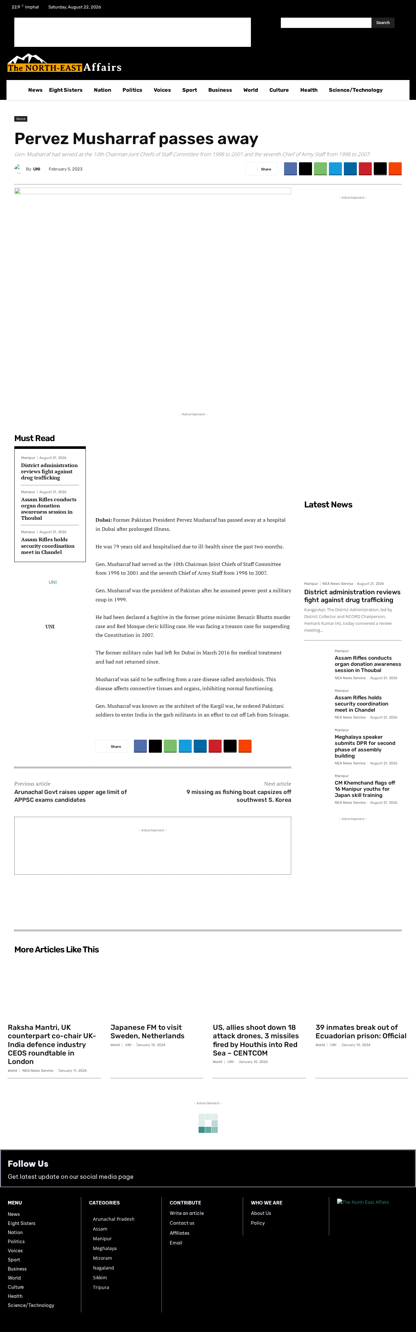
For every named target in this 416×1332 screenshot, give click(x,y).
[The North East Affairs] (204, 62)
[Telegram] (335, 168)
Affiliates (179, 1233)
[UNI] (20, 169)
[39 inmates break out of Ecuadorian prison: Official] (362, 988)
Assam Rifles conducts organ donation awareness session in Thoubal (48, 509)
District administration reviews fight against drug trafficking (49, 471)
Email (176, 1243)
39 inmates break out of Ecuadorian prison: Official (361, 1031)
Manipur (28, 458)
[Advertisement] (132, 32)
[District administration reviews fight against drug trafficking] (353, 545)
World (20, 118)
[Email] (380, 168)
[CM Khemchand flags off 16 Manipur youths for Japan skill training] (317, 787)
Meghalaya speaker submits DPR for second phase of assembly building (365, 746)
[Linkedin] (350, 168)
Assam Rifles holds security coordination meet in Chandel (47, 545)
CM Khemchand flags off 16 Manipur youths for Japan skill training (365, 789)
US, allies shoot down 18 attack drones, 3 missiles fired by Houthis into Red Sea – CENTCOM (256, 1040)
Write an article (187, 1213)
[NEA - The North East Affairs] (372, 1216)
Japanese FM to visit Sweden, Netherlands (147, 1031)
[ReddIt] (395, 168)
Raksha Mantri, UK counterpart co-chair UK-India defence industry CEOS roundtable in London (52, 1044)
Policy (258, 1223)
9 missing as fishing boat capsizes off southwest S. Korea (239, 795)
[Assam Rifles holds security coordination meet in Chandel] (317, 701)
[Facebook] (367, 9)
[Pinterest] (365, 168)
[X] (384, 9)
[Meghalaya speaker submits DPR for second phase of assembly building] (317, 741)
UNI (36, 169)
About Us (261, 1213)
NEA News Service (337, 584)
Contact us (182, 1223)
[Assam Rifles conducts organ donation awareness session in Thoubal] (317, 662)
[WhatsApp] (320, 168)
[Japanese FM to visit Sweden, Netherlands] (156, 988)
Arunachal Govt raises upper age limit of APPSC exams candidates (70, 795)
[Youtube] (401, 9)
